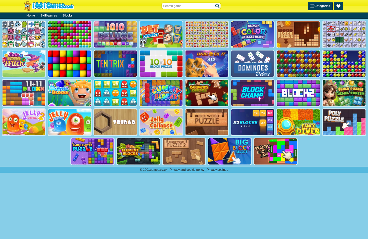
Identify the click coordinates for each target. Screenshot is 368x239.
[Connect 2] (344, 34)
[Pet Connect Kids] (161, 34)
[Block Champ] (253, 93)
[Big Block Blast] (230, 151)
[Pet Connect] (24, 34)
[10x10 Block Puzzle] (161, 64)
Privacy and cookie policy (187, 170)
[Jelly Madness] (70, 122)
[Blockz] (298, 93)
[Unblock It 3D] (207, 64)
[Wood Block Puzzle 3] (298, 34)
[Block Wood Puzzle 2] (184, 151)
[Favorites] (338, 6)
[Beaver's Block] (207, 93)
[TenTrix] (115, 64)
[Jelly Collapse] (161, 122)
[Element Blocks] (138, 151)
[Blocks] (70, 64)
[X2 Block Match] (253, 122)
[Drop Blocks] (70, 34)
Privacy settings (217, 170)
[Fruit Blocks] (207, 34)
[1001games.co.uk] (49, 6)
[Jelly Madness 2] (24, 122)
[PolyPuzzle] (344, 122)
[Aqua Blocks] (70, 93)
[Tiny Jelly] (115, 93)
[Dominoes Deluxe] (253, 64)
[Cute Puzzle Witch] (24, 64)
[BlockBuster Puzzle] (92, 151)
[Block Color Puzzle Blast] (253, 34)
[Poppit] (298, 64)
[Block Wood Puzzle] (207, 122)
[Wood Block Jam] (275, 151)
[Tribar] (115, 122)
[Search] (218, 6)
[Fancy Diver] (298, 122)
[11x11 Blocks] (24, 93)
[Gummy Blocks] (161, 93)
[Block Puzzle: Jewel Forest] (344, 93)
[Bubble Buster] (344, 64)
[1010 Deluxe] (115, 34)
